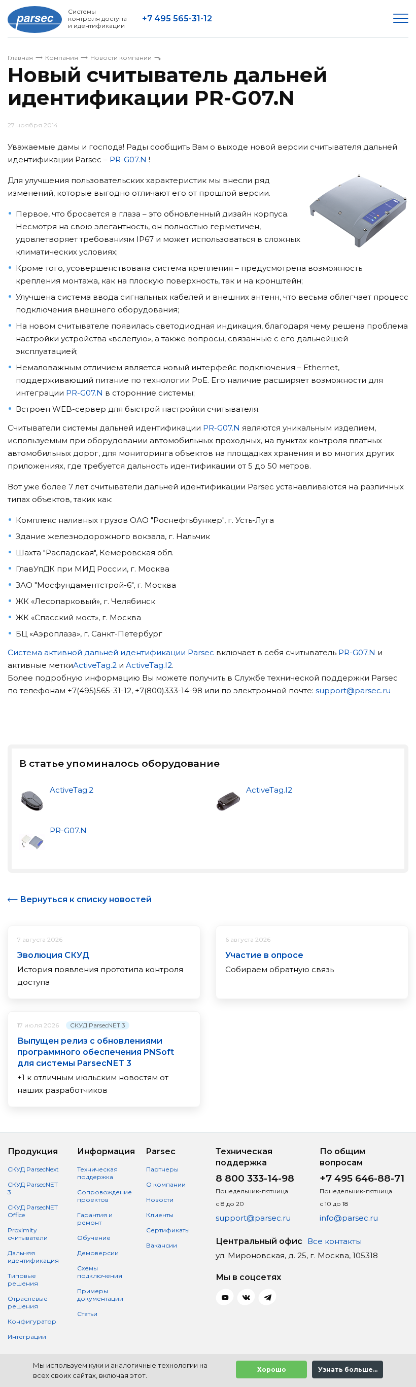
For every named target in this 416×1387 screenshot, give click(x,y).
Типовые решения (23, 1279)
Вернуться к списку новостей (86, 899)
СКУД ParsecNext (33, 1169)
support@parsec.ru (353, 690)
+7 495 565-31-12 (177, 18)
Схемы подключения (99, 1271)
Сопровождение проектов (104, 1195)
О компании (166, 1184)
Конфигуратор (32, 1321)
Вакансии (161, 1245)
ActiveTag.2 (95, 665)
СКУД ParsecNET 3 (97, 1025)
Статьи (87, 1314)
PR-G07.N (128, 159)
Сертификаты (168, 1230)
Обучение (94, 1237)
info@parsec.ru (349, 1218)
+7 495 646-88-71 (362, 1178)
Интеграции (27, 1336)
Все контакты (334, 1241)
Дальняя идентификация (33, 1256)
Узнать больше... (347, 1369)
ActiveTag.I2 (149, 665)
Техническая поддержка (97, 1173)
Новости (160, 1199)
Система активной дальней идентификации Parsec (111, 652)
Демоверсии (98, 1253)
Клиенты (160, 1215)
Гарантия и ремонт (95, 1218)
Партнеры (162, 1169)
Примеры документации (100, 1294)
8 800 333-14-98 (255, 1178)
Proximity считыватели (28, 1233)
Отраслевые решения (28, 1302)
